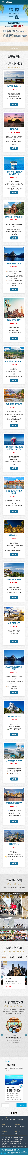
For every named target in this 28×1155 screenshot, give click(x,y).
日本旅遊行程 (15, 1146)
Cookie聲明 (4, 1153)
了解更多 (21, 1105)
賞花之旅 (12, 957)
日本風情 (20, 957)
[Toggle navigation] (26, 2)
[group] (14, 975)
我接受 (24, 1151)
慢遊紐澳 (4, 957)
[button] (2, 25)
